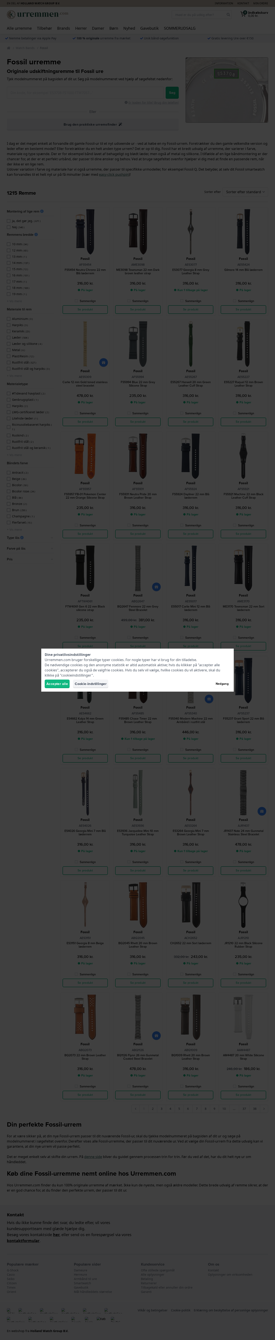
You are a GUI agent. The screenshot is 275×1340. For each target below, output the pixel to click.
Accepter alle (57, 683)
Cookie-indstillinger (91, 683)
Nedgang (222, 684)
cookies (117, 659)
